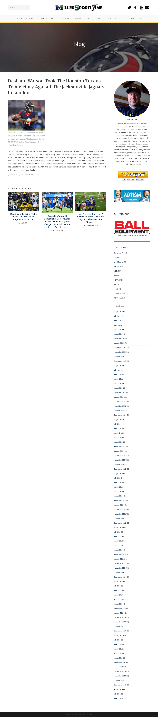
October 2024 (119, 410)
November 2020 (120, 622)
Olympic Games (120, 293)
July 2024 (117, 424)
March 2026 (118, 334)
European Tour (119, 253)
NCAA (116, 280)
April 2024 (117, 437)
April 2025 (117, 383)
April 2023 (117, 491)
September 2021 (120, 577)
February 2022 (119, 554)
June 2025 (117, 374)
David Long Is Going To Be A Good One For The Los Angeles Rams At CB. (23, 217)
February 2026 (119, 338)
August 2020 (118, 635)
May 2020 (117, 649)
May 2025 (117, 379)
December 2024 (120, 401)
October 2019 (119, 680)
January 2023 (119, 505)
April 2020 (117, 653)
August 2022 (118, 527)
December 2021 (120, 563)
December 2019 (120, 671)
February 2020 (119, 662)
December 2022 (120, 509)
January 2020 (119, 667)
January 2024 (119, 451)
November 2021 (120, 568)
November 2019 (120, 676)
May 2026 (117, 325)
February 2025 (119, 392)
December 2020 (120, 617)
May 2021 (117, 595)
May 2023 (117, 487)
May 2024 (117, 433)
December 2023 (120, 455)
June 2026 (117, 320)
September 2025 (120, 361)
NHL (115, 289)
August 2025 (118, 365)
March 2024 (118, 442)
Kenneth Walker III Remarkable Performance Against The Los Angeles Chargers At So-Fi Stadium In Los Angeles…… (57, 221)
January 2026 (119, 343)
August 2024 (118, 419)
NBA (115, 275)
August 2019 (118, 689)
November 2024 (120, 406)
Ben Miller (13, 175)
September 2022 (120, 523)
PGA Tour (117, 298)
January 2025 (119, 397)
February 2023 (119, 500)
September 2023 (120, 469)
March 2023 (118, 496)
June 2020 (117, 644)
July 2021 (117, 586)
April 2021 (117, 599)
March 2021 (118, 604)
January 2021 (119, 613)
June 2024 (117, 428)
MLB (115, 271)
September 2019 (120, 685)
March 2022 (118, 550)
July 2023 (117, 478)
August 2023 (118, 473)
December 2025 (120, 347)
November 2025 (120, 352)
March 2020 (118, 658)
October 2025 (119, 356)
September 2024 (120, 415)
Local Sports (118, 262)
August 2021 (118, 581)
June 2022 (117, 536)
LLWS (116, 257)
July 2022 (117, 532)
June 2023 (117, 482)
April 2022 (117, 545)
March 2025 (118, 388)
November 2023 (120, 460)
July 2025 (117, 370)
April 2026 (117, 329)
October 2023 (119, 464)
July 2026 (117, 316)
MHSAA (116, 266)
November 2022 (120, 514)
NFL (39, 175)
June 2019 (117, 698)
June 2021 (117, 590)
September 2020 (120, 631)
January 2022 (119, 559)
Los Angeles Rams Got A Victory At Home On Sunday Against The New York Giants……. (91, 218)
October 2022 (119, 518)
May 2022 (117, 541)
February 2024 (119, 446)
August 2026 (118, 311)
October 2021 (119, 572)
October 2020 (119, 626)
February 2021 (119, 608)
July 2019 (117, 694)
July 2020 (117, 640)
